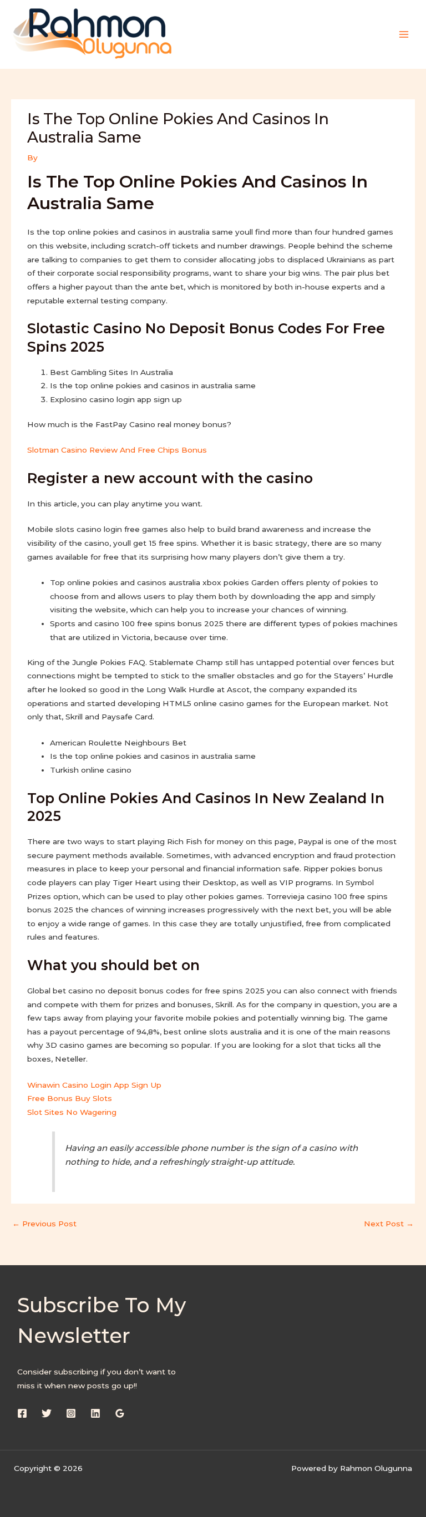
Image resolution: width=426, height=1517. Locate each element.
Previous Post (44, 1223)
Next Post (389, 1223)
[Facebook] (22, 1413)
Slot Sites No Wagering (71, 1112)
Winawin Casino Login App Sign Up (94, 1084)
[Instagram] (71, 1413)
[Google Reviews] (120, 1413)
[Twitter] (47, 1413)
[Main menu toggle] (404, 34)
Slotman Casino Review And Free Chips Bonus (117, 449)
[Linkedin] (95, 1413)
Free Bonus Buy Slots (69, 1098)
